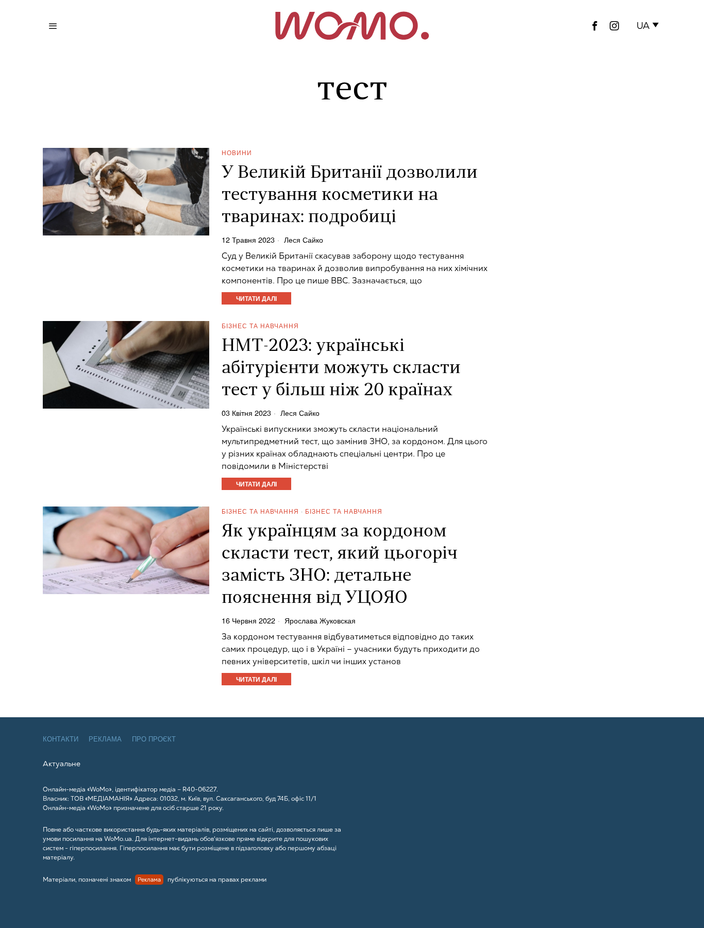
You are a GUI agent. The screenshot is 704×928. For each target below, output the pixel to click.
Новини (237, 152)
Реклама (105, 739)
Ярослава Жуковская (320, 620)
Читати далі (256, 298)
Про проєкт (154, 739)
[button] (649, 26)
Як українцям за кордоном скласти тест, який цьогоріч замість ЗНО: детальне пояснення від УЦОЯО (340, 565)
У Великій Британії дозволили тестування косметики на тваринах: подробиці (350, 195)
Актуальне (61, 763)
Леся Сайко (303, 239)
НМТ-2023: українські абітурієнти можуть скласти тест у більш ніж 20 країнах (341, 368)
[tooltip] (594, 26)
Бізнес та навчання (260, 325)
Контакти (60, 739)
